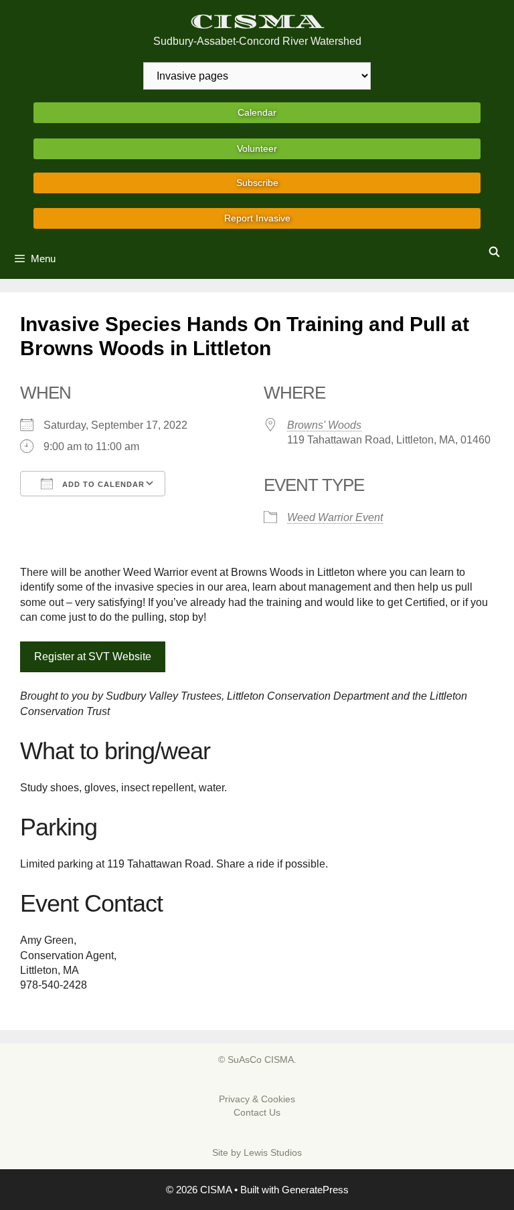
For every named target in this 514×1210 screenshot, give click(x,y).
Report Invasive (257, 218)
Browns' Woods (324, 425)
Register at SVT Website (92, 656)
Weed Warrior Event (335, 517)
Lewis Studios (273, 1152)
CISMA (257, 21)
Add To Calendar (102, 484)
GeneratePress (315, 1189)
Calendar (257, 112)
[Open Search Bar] (494, 252)
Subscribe (257, 182)
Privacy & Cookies (257, 1099)
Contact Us (257, 1112)
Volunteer (257, 148)
